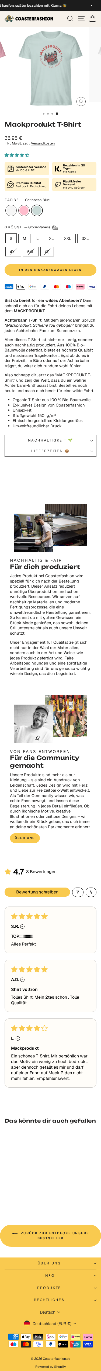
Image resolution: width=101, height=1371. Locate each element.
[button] (17, 155)
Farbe (27, 200)
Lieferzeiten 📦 (50, 451)
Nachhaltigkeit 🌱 (50, 440)
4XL (13, 251)
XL (51, 238)
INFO (49, 1275)
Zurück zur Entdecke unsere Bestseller (54, 1235)
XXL (67, 238)
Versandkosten (43, 143)
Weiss (11, 210)
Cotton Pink (24, 210)
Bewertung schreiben (37, 892)
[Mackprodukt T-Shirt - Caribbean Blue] (28, 1193)
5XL (30, 251)
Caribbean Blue (37, 210)
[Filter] (77, 892)
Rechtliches (49, 1300)
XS (47, 251)
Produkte (49, 1288)
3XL (85, 238)
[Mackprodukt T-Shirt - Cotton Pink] (22, 1193)
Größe (28, 227)
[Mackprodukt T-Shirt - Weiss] (16, 1193)
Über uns (25, 838)
